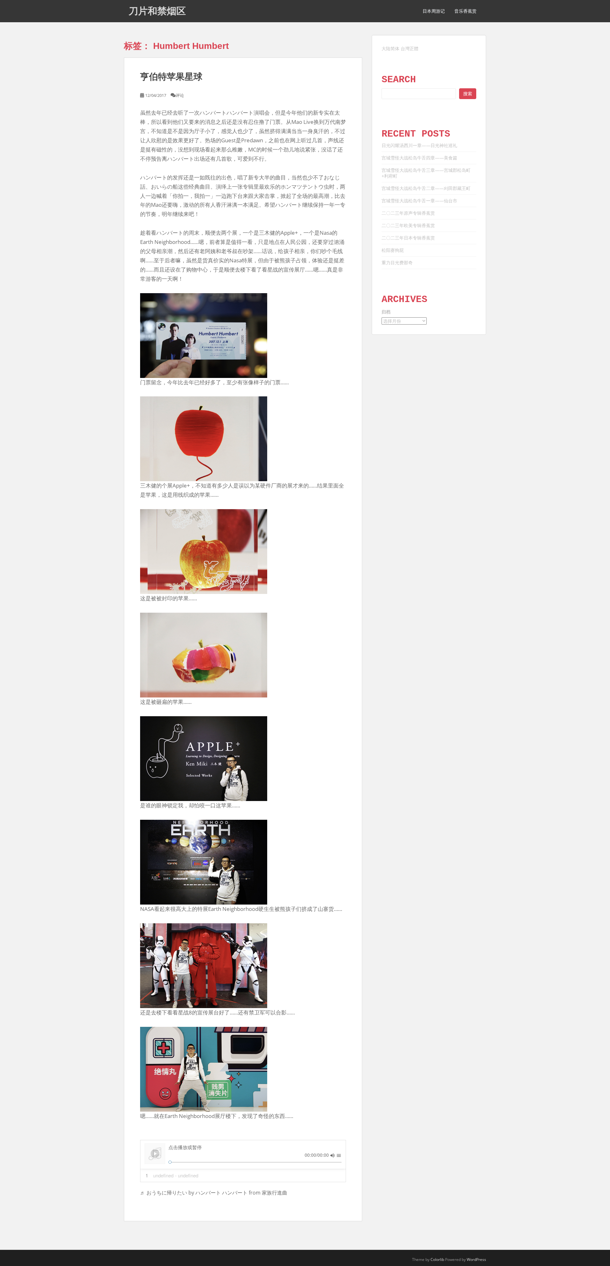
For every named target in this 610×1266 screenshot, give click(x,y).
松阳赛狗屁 (393, 250)
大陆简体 (390, 48)
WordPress (476, 1259)
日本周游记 (434, 11)
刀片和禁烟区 (157, 11)
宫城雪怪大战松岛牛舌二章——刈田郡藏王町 (426, 188)
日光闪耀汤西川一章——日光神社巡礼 (419, 145)
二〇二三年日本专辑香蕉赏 (408, 238)
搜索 (467, 94)
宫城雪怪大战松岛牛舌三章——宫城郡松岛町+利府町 (426, 173)
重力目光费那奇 (397, 262)
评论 (180, 95)
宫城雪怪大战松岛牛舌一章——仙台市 (419, 201)
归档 (386, 312)
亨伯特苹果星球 (171, 77)
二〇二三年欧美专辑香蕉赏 (408, 225)
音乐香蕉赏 (465, 11)
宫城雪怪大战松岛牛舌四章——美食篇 (419, 158)
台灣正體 (409, 48)
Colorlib (437, 1259)
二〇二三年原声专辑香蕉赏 (408, 213)
